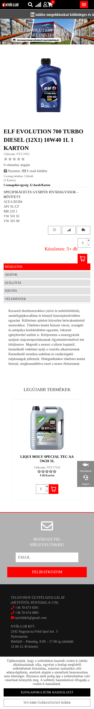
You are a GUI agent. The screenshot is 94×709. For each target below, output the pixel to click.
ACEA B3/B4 (13, 202)
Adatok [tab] (11, 274)
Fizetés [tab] (11, 290)
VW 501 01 (12, 216)
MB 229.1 (10, 211)
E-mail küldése (36, 171)
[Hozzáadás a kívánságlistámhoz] (54, 230)
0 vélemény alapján (17, 165)
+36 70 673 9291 (27, 607)
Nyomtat (13, 171)
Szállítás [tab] (13, 283)
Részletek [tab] (13, 266)
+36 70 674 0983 (27, 613)
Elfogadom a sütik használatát (47, 692)
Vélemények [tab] (15, 299)
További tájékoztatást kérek (47, 702)
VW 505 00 (12, 221)
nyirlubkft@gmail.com (30, 618)
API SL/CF (11, 206)
